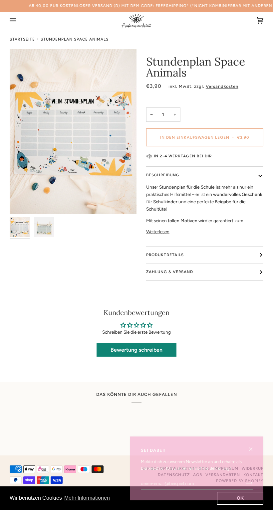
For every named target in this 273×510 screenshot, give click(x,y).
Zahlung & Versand (169, 271)
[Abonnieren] (244, 483)
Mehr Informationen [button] (87, 498)
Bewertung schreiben (136, 350)
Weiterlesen (157, 231)
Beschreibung (162, 175)
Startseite (22, 39)
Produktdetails (165, 255)
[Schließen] (253, 446)
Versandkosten (222, 86)
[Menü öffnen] (20, 20)
